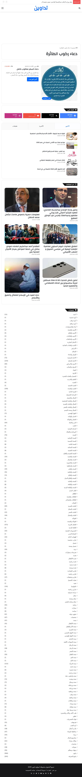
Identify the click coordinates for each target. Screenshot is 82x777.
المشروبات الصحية (70, 531)
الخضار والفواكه (71, 419)
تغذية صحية (73, 565)
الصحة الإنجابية (72, 438)
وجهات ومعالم (72, 750)
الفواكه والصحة (71, 521)
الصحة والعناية (72, 481)
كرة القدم (73, 725)
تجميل (74, 543)
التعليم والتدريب (71, 379)
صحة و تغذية (72, 673)
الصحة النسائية (72, 447)
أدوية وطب (73, 320)
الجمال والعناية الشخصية (69, 401)
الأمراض (73, 348)
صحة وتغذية (72, 679)
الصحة (74, 435)
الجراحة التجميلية (71, 395)
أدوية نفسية (73, 317)
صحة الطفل (72, 654)
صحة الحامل (72, 639)
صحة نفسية (73, 670)
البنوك (74, 370)
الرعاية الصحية (72, 429)
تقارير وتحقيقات (71, 577)
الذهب (74, 425)
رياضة (74, 605)
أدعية (74, 314)
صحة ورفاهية (72, 691)
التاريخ (74, 373)
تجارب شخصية (72, 540)
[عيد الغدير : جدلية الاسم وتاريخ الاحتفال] (71, 154)
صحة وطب (73, 694)
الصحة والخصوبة (71, 463)
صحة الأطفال (72, 623)
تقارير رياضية (72, 574)
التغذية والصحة (72, 388)
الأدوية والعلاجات (71, 336)
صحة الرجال (72, 645)
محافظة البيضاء (71, 731)
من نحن (54, 770)
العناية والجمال (72, 515)
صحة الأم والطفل (71, 626)
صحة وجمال (72, 682)
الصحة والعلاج (72, 475)
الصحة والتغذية (72, 456)
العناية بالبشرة (72, 506)
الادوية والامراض (71, 364)
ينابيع (75, 753)
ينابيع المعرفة (72, 756)
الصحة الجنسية (72, 441)
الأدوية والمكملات (71, 339)
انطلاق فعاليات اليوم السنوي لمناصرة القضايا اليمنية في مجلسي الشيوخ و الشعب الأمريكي (60, 249)
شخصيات (73, 617)
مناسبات (73, 744)
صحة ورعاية (72, 688)
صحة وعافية (72, 697)
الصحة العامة (72, 444)
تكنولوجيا (73, 586)
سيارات (74, 608)
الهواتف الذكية (72, 537)
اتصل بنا (49, 770)
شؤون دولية (72, 614)
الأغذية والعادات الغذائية (69, 345)
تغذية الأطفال (72, 558)
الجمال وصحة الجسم (70, 410)
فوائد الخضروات (71, 719)
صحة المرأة (73, 663)
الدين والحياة (72, 422)
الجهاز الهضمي (72, 413)
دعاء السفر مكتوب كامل (27, 69)
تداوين (35, 66)
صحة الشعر (73, 651)
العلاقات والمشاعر (71, 500)
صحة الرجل (72, 648)
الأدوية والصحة (72, 330)
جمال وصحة (72, 599)
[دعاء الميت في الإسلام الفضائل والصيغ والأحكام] (22, 275)
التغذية (74, 382)
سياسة (74, 611)
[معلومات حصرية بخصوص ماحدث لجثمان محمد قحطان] (22, 200)
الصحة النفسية (72, 450)
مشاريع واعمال (72, 738)
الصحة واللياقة (72, 484)
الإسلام (74, 351)
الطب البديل (72, 490)
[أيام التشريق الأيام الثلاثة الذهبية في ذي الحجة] (71, 171)
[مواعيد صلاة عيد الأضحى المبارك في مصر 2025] (71, 145)
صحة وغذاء (73, 704)
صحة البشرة (72, 629)
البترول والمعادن (71, 367)
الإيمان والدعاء (72, 354)
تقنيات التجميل (72, 580)
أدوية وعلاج (73, 323)
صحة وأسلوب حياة (70, 676)
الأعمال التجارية (71, 342)
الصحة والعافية (72, 472)
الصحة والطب (72, 469)
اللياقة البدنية (72, 527)
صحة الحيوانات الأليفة (70, 642)
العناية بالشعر (72, 512)
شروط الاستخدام (41, 770)
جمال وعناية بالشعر (70, 602)
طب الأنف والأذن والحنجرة (68, 713)
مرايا (75, 735)
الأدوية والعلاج (72, 333)
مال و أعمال (72, 728)
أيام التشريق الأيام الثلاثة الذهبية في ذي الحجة (51, 169)
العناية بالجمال (72, 509)
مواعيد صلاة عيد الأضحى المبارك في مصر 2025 (50, 142)
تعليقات (14, 126)
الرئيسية (73, 48)
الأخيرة (41, 126)
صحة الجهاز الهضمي (70, 636)
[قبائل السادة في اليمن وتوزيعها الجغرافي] (71, 163)
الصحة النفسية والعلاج (70, 453)
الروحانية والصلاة (71, 432)
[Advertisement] (41, 28)
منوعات (74, 747)
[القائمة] (3, 8)
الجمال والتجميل (71, 398)
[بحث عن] (79, 8)
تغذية (74, 555)
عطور (74, 716)
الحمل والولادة (72, 416)
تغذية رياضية (72, 561)
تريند (75, 549)
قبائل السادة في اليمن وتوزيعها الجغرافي (52, 160)
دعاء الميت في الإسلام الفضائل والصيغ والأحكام (22, 296)
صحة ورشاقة (72, 685)
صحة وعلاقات (72, 701)
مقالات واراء (72, 741)
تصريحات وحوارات (70, 552)
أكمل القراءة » (32, 79)
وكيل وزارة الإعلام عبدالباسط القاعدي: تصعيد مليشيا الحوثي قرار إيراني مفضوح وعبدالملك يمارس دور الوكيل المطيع (40, 2)
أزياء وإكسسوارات (71, 327)
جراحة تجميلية (72, 592)
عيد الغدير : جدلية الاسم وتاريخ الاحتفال (53, 151)
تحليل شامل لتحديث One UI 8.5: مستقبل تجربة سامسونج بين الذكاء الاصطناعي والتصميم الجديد (60, 283)
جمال (74, 595)
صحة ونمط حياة (71, 710)
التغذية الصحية (72, 385)
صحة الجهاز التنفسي (70, 633)
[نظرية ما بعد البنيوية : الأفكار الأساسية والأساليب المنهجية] (71, 136)
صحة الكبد (73, 660)
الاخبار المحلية (72, 361)
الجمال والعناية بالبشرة (69, 404)
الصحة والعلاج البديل (70, 478)
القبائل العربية (72, 524)
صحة (74, 620)
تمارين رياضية (72, 589)
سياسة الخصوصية (30, 770)
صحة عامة (73, 667)
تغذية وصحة (72, 568)
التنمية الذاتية (72, 391)
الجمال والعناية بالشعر (70, 407)
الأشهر (67, 126)
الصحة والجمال (72, 459)
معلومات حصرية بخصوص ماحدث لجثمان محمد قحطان (22, 216)
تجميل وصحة (72, 546)
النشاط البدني (72, 534)
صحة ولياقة (73, 707)
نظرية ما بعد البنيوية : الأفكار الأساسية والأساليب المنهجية (47, 133)
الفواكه (74, 518)
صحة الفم (73, 657)
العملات (74, 503)
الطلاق (74, 493)
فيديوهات (73, 722)
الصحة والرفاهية (71, 466)
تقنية (75, 583)
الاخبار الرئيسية (72, 357)
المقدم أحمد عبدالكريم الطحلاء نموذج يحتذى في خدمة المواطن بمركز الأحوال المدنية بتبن (22, 249)
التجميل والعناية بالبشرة (69, 376)
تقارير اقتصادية (72, 571)
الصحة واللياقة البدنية (70, 487)
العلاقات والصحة (71, 497)
